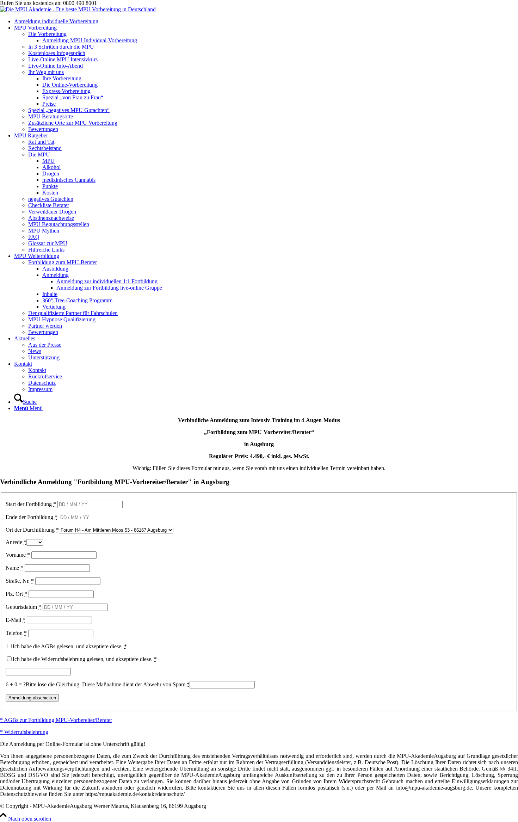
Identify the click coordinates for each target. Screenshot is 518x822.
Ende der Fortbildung (31, 517)
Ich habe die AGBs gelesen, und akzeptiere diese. (70, 646)
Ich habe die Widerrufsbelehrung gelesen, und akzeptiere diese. (85, 659)
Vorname (18, 555)
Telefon (16, 633)
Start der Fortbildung (31, 504)
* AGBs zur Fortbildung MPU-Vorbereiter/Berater (56, 720)
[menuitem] (266, 21)
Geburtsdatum (23, 607)
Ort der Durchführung (32, 530)
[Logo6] (78, 9)
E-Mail (15, 620)
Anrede (16, 542)
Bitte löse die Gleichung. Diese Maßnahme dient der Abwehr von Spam (108, 684)
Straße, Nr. (20, 581)
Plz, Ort (16, 594)
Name (14, 568)
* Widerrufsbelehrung (24, 732)
